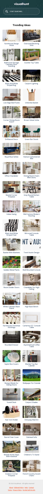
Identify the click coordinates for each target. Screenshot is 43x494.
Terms (10, 490)
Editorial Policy (19, 487)
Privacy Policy (17, 490)
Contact (31, 487)
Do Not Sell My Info (29, 490)
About (11, 487)
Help (26, 487)
